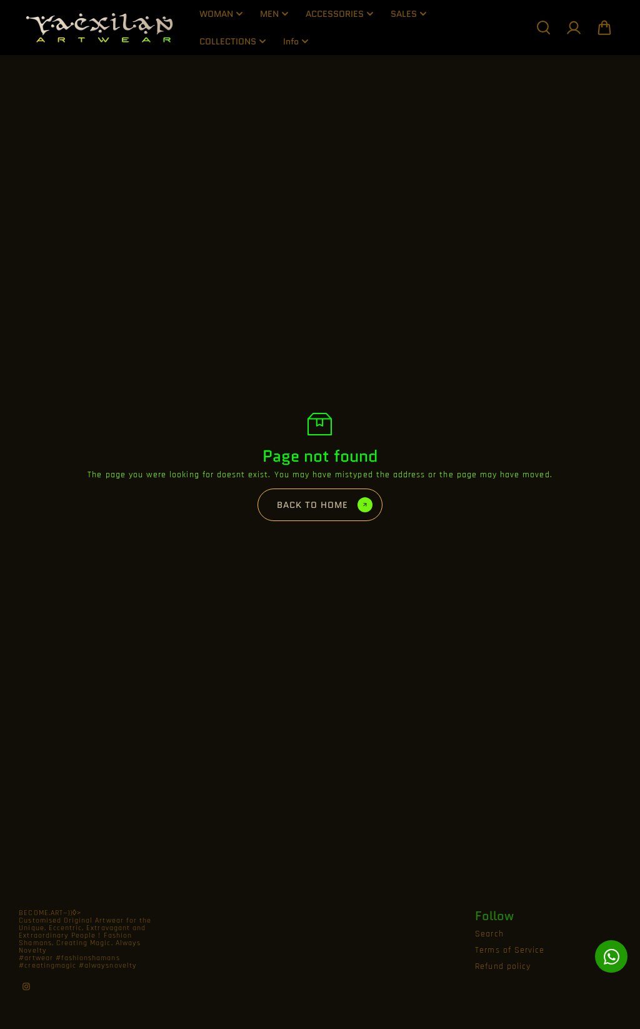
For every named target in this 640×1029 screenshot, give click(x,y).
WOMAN (216, 14)
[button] (604, 27)
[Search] (543, 27)
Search (489, 934)
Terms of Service (509, 950)
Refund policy (503, 966)
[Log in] (574, 27)
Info (291, 41)
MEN (269, 14)
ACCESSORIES (335, 14)
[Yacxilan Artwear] (100, 27)
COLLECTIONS (227, 41)
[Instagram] (26, 986)
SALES (404, 14)
